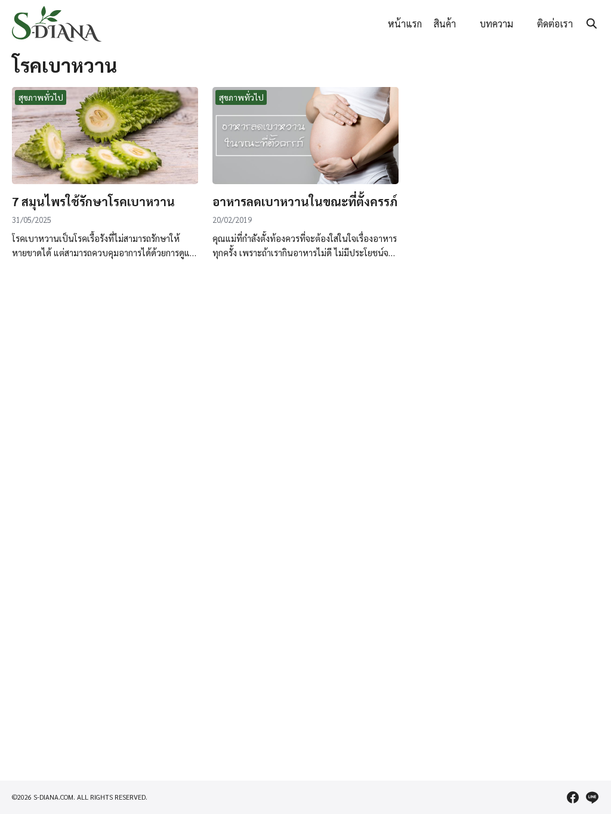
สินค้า (445, 23)
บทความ (496, 23)
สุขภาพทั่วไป (40, 97)
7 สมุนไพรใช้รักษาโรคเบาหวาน (93, 201)
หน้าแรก (405, 23)
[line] (592, 797)
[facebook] (573, 797)
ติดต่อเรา (555, 23)
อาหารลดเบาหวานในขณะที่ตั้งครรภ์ (304, 201)
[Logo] (57, 24)
